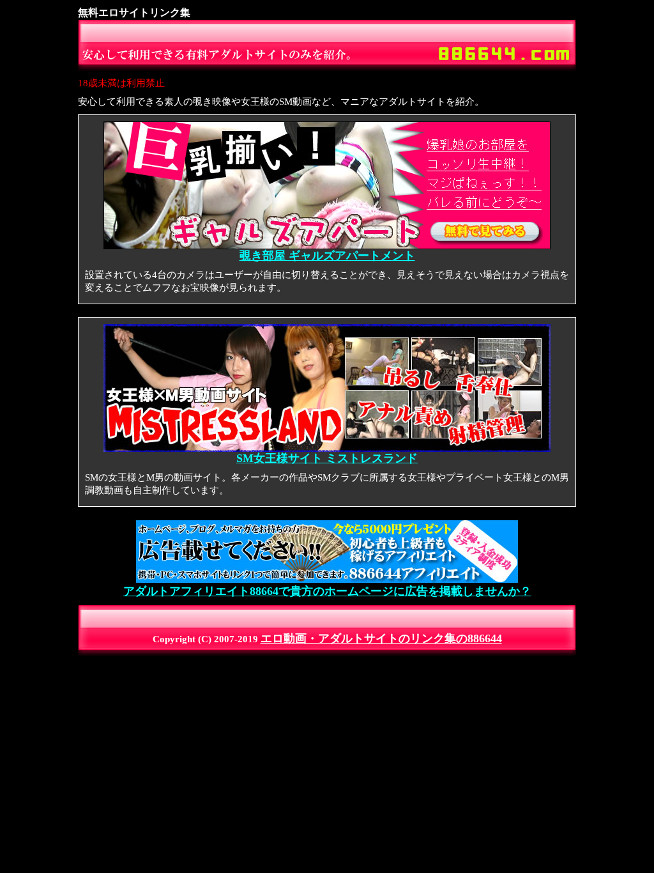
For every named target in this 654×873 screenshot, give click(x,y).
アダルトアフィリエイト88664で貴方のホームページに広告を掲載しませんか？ (327, 591)
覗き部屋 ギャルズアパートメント (327, 255)
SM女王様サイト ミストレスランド (327, 458)
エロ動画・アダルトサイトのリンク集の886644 (381, 638)
